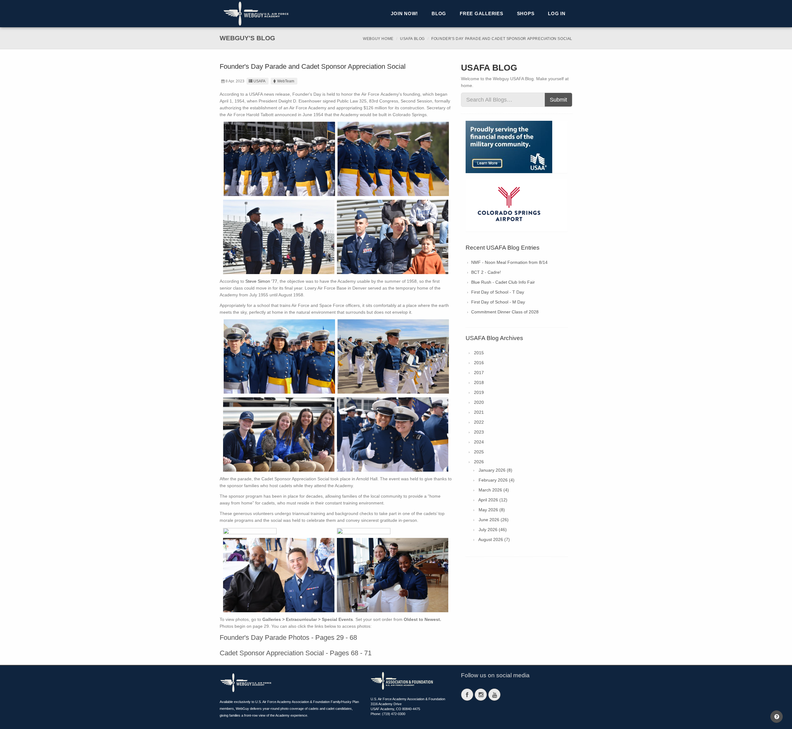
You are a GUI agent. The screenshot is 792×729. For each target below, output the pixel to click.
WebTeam (285, 81)
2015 (479, 352)
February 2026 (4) (496, 480)
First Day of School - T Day (497, 292)
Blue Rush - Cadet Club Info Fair (503, 282)
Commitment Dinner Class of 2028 (505, 311)
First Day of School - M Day (498, 301)
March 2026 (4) (494, 489)
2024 (479, 441)
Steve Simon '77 (261, 281)
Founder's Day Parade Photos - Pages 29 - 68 (288, 637)
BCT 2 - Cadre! (486, 272)
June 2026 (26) (494, 519)
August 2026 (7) (494, 539)
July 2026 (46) (493, 529)
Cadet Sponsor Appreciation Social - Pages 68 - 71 (296, 653)
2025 (479, 451)
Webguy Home (378, 39)
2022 (479, 422)
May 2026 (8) (492, 509)
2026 (479, 461)
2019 (479, 392)
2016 (479, 362)
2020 (479, 402)
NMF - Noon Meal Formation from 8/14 (509, 262)
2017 (479, 372)
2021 (479, 412)
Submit (558, 100)
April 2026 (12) (492, 499)
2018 (479, 382)
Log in (557, 13)
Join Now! (404, 13)
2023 (479, 432)
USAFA (259, 81)
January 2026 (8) (495, 470)
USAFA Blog (412, 39)
